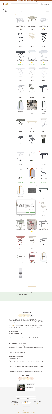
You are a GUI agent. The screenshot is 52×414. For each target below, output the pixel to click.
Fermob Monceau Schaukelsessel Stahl (32, 229)
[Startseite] (5, 4)
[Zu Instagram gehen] (23, 410)
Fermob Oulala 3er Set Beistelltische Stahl (20, 229)
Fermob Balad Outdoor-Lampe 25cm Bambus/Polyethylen (20, 196)
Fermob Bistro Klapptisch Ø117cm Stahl (20, 60)
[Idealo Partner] (37, 1)
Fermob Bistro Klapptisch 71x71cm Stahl (20, 77)
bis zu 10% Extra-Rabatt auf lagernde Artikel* (23, 0)
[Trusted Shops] (36, 1)
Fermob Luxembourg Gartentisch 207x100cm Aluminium (32, 128)
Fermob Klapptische (12, 325)
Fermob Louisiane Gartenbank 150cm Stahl (20, 26)
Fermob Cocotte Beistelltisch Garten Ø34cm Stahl (32, 60)
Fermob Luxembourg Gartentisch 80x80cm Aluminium (32, 26)
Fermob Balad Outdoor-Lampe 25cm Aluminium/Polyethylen (20, 111)
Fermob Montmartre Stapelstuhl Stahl (43, 178)
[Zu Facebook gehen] (25, 410)
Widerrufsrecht (22, 412)
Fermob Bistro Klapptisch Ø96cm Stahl (43, 77)
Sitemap (31, 412)
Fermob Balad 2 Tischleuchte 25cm (32, 178)
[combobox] (47, 11)
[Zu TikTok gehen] (28, 410)
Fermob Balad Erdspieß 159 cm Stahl (20, 178)
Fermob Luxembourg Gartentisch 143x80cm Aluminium (43, 229)
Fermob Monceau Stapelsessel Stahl (43, 212)
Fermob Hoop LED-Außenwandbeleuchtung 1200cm (20, 263)
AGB (18, 412)
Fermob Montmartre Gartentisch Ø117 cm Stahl (20, 128)
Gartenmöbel (4, 10)
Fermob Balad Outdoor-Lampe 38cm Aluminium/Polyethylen (43, 111)
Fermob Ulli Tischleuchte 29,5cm (32, 262)
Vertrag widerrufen (26, 412)
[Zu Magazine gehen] (22, 410)
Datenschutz (20, 412)
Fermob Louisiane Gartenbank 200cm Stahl (43, 26)
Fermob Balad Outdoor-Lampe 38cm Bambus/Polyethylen (43, 263)
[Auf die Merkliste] (36, 32)
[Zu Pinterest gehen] (26, 410)
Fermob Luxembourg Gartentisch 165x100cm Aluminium (43, 94)
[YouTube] (29, 410)
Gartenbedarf (4, 13)
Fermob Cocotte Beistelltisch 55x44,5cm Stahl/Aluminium (44, 60)
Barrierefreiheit (29, 412)
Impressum (17, 412)
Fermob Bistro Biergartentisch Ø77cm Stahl (32, 77)
